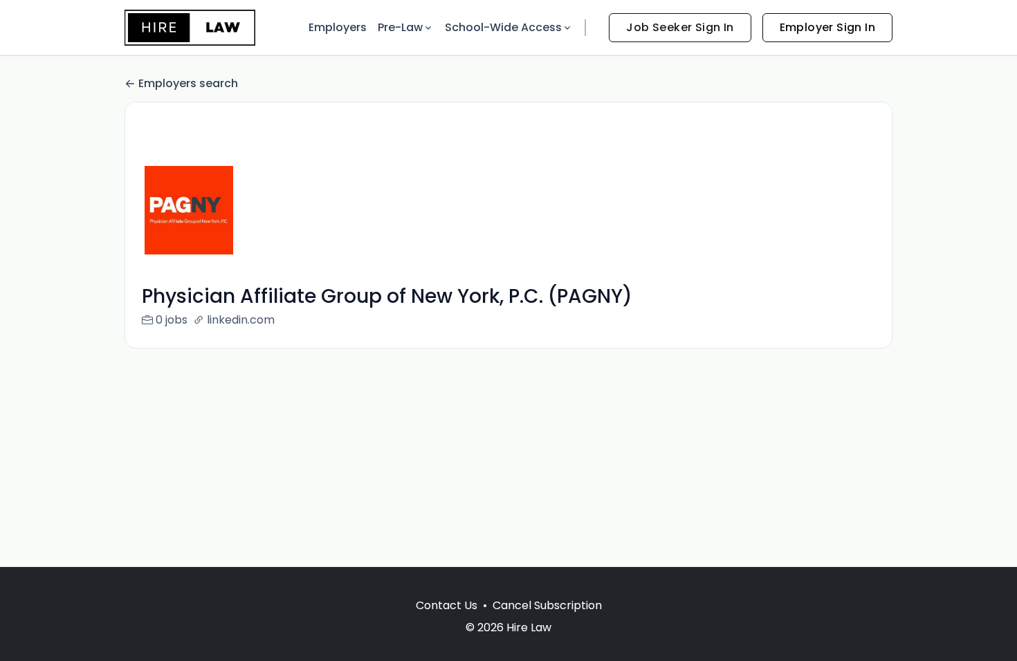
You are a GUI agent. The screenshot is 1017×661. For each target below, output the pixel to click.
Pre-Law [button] (400, 27)
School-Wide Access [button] (503, 27)
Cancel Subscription (547, 605)
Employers (338, 27)
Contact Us (446, 605)
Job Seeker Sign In (679, 27)
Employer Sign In (827, 27)
